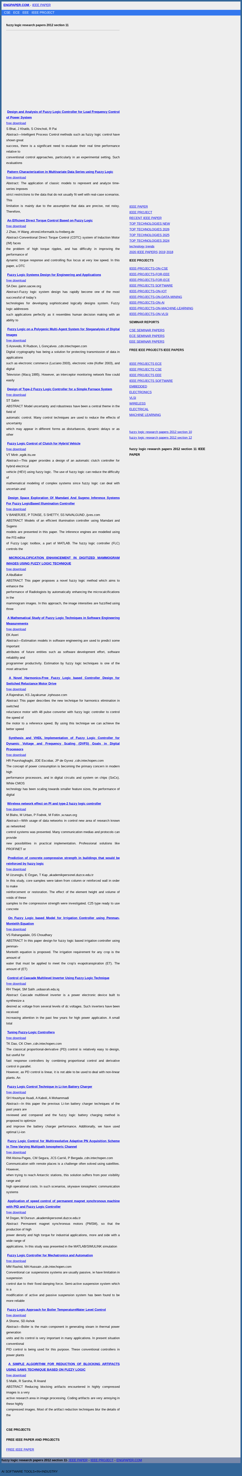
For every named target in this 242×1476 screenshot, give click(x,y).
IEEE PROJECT (43, 12)
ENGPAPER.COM (129, 1460)
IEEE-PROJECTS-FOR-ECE (149, 280)
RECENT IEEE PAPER (145, 218)
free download (63, 503)
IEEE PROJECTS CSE (145, 369)
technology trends (141, 246)
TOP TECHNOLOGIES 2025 (149, 235)
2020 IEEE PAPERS (143, 252)
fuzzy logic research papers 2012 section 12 (160, 437)
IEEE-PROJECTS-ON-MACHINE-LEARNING (161, 308)
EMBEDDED (138, 386)
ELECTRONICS (140, 392)
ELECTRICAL (139, 409)
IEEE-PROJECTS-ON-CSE (148, 268)
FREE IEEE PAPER (20, 1449)
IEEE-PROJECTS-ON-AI (146, 302)
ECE (17, 12)
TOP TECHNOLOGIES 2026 (149, 229)
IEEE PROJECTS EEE (145, 375)
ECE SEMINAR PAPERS (146, 336)
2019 (162, 252)
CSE (7, 12)
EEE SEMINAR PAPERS (146, 341)
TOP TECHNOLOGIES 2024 (149, 241)
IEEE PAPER (41, 5)
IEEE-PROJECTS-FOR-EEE (149, 274)
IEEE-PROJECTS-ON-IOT (148, 291)
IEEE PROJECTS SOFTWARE (151, 285)
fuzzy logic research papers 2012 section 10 (160, 432)
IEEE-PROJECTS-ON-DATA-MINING (155, 297)
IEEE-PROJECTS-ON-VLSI (148, 314)
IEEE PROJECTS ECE (145, 364)
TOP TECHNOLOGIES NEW (149, 223)
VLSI (132, 398)
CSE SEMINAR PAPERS (146, 330)
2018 (169, 252)
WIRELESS (137, 403)
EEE (26, 12)
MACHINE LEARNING (145, 415)
